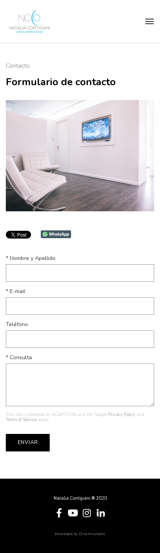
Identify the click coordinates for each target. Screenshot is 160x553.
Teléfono (17, 324)
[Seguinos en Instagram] (87, 512)
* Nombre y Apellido (31, 258)
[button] (149, 21)
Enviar (28, 442)
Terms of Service (21, 420)
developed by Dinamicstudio (80, 534)
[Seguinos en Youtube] (73, 512)
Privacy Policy (121, 415)
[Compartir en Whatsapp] (56, 234)
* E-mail (15, 291)
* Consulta (19, 357)
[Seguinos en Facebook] (59, 512)
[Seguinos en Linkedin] (101, 512)
